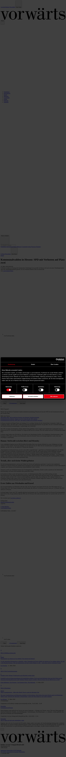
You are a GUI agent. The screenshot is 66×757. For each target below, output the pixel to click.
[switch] (25, 390)
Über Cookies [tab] (54, 364)
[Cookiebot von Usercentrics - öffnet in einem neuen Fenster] (57, 360)
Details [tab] (33, 364)
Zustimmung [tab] (11, 364)
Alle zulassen (54, 396)
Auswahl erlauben (33, 396)
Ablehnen (12, 396)
